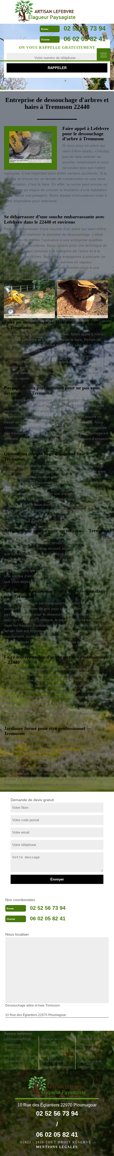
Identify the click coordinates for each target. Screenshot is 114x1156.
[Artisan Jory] (45, 11)
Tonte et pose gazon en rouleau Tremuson (18, 1055)
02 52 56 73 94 (85, 28)
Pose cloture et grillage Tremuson (56, 1064)
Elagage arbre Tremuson (89, 1064)
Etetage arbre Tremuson (52, 1042)
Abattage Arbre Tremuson (89, 1053)
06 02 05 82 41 (85, 38)
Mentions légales (57, 1147)
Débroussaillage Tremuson (17, 1042)
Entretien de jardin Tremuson (92, 1042)
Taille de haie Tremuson (52, 1053)
